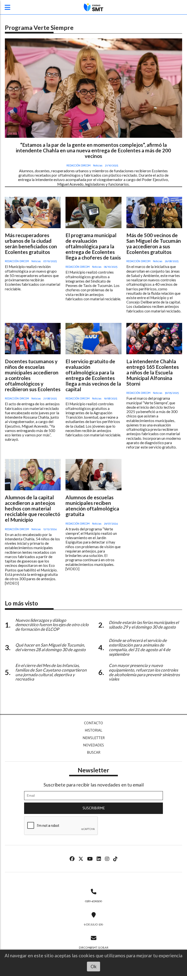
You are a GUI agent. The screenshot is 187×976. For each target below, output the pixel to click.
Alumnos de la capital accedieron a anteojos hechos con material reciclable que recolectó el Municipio (32, 508)
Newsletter (94, 738)
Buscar (93, 753)
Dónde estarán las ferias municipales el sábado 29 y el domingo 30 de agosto (144, 625)
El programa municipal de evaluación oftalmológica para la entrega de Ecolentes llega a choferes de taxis (93, 246)
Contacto (93, 723)
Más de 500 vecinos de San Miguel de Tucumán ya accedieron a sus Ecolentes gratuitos (153, 243)
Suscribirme (94, 808)
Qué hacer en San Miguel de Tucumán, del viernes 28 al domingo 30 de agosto (50, 647)
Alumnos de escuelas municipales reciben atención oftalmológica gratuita (92, 505)
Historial (93, 730)
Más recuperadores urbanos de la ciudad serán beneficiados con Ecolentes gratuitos (31, 243)
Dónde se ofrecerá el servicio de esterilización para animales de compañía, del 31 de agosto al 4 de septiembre (139, 647)
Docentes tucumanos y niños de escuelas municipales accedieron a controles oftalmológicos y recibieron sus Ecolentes (32, 375)
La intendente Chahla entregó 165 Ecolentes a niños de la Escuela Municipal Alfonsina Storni (152, 372)
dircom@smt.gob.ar (93, 947)
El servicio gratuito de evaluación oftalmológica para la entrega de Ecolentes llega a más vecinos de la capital (93, 375)
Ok (94, 966)
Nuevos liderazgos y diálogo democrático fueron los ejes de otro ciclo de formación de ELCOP (52, 625)
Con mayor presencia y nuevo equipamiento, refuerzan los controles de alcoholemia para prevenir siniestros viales (144, 672)
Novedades (93, 745)
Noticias (98, 165)
